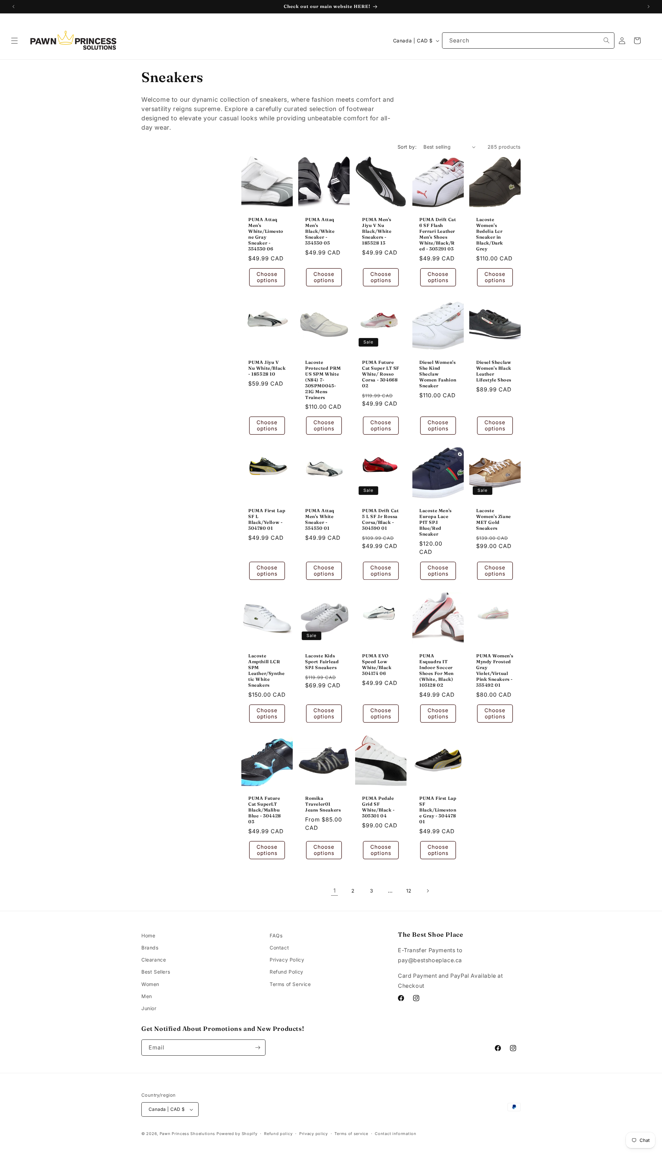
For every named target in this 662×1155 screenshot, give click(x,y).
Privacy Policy (287, 960)
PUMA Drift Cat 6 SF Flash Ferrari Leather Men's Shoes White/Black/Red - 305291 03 (437, 234)
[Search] (606, 40)
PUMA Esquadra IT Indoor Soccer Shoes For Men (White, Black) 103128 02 (436, 670)
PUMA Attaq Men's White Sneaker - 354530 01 (319, 519)
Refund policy (278, 1133)
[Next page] (427, 890)
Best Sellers (155, 972)
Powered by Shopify (237, 1133)
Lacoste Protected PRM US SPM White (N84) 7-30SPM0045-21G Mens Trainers (323, 379)
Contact (279, 947)
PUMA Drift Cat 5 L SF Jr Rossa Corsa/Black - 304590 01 (380, 519)
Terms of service (351, 1133)
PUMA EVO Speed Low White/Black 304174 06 (377, 664)
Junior (149, 1008)
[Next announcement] (648, 6)
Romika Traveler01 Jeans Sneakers (323, 804)
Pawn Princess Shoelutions (187, 1133)
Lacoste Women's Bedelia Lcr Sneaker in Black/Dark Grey (489, 234)
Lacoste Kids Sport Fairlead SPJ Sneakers (322, 661)
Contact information (395, 1133)
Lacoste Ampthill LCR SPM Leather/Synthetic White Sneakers (266, 670)
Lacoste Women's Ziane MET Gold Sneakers (493, 519)
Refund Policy (286, 972)
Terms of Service (290, 984)
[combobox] (528, 40)
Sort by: (407, 147)
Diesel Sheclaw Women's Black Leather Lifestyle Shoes (493, 370)
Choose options (267, 277)
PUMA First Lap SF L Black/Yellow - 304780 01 (266, 519)
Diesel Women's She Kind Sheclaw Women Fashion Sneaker (438, 373)
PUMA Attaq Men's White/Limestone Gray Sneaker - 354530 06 (265, 234)
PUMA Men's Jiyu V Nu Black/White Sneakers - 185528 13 (377, 231)
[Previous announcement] (13, 6)
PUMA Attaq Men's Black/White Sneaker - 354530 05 (320, 231)
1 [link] (334, 890)
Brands (150, 947)
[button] (14, 40)
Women (150, 984)
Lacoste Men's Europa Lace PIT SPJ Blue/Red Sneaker (435, 522)
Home (148, 935)
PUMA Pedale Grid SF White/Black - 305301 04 (378, 806)
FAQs (276, 935)
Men (146, 996)
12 (409, 891)
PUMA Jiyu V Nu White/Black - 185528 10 (266, 368)
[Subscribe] (257, 1047)
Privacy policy (313, 1133)
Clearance (153, 960)
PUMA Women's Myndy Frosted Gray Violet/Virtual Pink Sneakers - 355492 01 (494, 670)
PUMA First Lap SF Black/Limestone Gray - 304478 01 (437, 809)
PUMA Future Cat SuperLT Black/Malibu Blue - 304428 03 (264, 809)
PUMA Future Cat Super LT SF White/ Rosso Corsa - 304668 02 (380, 373)
